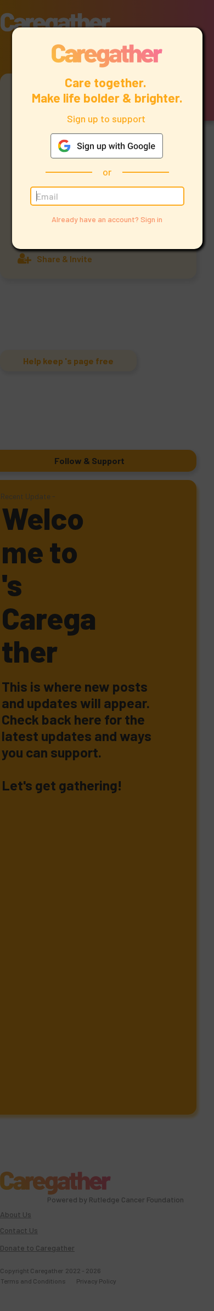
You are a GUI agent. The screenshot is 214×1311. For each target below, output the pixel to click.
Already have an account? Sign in (107, 219)
